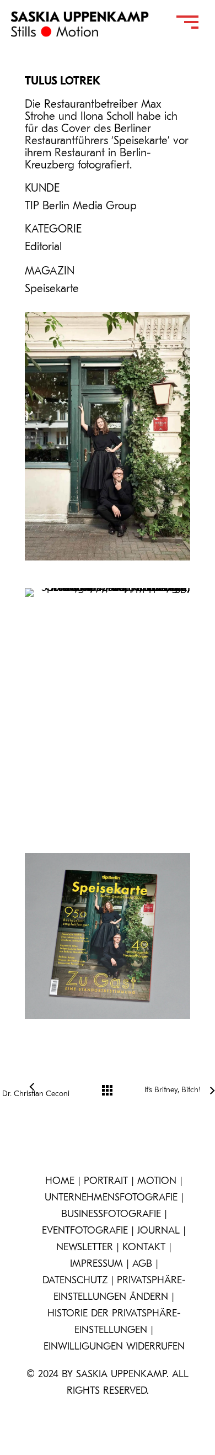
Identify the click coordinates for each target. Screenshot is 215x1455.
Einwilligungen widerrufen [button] (114, 1347)
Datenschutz (75, 1281)
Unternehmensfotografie (111, 1198)
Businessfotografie (111, 1215)
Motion (156, 1182)
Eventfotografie (85, 1231)
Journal (158, 1231)
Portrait (106, 1182)
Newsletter (84, 1248)
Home (59, 1182)
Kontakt (143, 1248)
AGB (142, 1264)
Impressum (96, 1264)
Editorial (43, 247)
